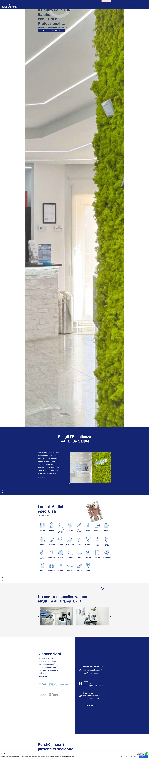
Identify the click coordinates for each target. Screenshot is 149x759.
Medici (119, 5)
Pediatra (42, 570)
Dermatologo (88, 530)
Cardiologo (70, 530)
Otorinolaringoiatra (107, 557)
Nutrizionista (70, 557)
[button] (38, 616)
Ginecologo (88, 544)
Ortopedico (97, 557)
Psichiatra (60, 570)
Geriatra (79, 544)
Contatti (145, 5)
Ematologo (42, 544)
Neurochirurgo (51, 557)
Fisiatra (61, 544)
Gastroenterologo (70, 544)
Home (96, 5)
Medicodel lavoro (106, 545)
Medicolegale (97, 545)
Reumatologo (79, 570)
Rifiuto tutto (133, 756)
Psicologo (69, 570)
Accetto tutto (143, 756)
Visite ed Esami (110, 5)
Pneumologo (51, 570)
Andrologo (51, 530)
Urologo (88, 570)
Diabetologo (97, 530)
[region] (74, 755)
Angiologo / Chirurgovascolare (61, 531)
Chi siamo (102, 5)
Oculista (79, 557)
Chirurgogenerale (79, 530)
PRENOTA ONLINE (128, 5)
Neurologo (60, 557)
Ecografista (106, 530)
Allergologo (42, 530)
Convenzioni (138, 5)
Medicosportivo (42, 558)
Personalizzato (124, 756)
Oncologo (88, 557)
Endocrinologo (51, 544)
